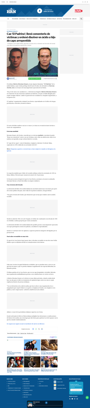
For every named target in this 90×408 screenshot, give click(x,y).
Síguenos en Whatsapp (36, 78)
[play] (46, 402)
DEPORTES (59, 18)
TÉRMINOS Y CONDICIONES (14, 388)
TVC (7, 1)
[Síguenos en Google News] (42, 329)
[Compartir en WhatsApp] (36, 329)
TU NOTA (3, 1)
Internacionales (13, 29)
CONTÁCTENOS (11, 381)
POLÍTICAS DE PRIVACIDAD (14, 390)
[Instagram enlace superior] (87, 1)
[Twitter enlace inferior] (70, 399)
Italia (18, 333)
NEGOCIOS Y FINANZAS (32, 18)
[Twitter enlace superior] (82, 1)
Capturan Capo (23, 333)
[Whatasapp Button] (87, 397)
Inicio (8, 29)
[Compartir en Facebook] (33, 329)
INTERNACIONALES (51, 18)
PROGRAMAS (15, 18)
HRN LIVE (74, 18)
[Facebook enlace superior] (85, 1)
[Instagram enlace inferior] (77, 399)
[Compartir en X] (39, 329)
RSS (8, 385)
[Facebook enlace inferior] (74, 399)
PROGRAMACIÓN (67, 18)
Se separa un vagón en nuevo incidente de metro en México (25, 324)
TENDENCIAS (43, 18)
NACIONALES (22, 18)
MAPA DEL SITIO (11, 383)
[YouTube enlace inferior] (72, 399)
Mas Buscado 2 (30, 333)
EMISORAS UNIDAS (12, 1)
